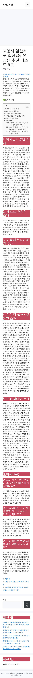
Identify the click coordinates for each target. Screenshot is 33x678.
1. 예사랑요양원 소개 (12, 109)
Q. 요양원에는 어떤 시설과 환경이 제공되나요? (18, 132)
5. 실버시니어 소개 (11, 118)
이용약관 (19, 675)
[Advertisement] (16, 26)
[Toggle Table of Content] (26, 106)
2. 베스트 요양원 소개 (12, 111)
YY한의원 (8, 4)
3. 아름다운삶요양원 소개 (13, 113)
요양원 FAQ (9, 120)
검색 (4, 600)
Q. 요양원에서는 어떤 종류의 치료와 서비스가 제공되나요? (18, 128)
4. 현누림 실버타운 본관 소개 (15, 116)
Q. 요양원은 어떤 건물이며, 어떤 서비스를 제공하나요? (18, 124)
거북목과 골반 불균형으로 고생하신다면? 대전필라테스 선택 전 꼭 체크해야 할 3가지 (16, 624)
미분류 (7, 579)
